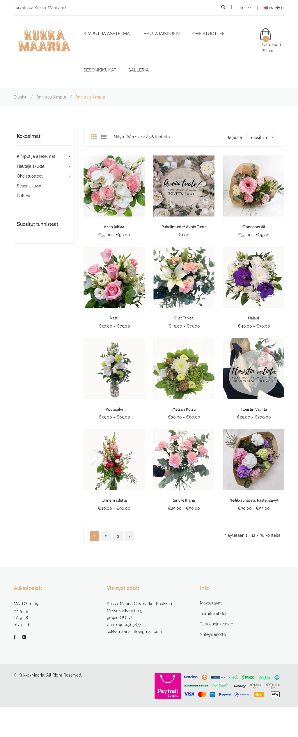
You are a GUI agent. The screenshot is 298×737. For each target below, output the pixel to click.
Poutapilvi (114, 409)
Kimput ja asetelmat (108, 33)
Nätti (114, 318)
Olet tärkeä (184, 318)
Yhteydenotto (213, 634)
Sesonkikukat (100, 70)
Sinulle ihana (184, 500)
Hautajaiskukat (162, 33)
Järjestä (234, 137)
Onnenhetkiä (253, 226)
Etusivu (20, 97)
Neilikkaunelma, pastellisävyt (254, 500)
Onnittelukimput (51, 97)
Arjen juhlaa (114, 226)
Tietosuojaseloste (216, 624)
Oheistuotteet (209, 33)
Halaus (254, 318)
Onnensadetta (114, 500)
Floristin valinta (254, 409)
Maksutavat (211, 603)
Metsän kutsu (184, 409)
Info (241, 7)
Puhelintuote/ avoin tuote (184, 226)
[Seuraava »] (129, 536)
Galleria (138, 70)
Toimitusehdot (213, 613)
